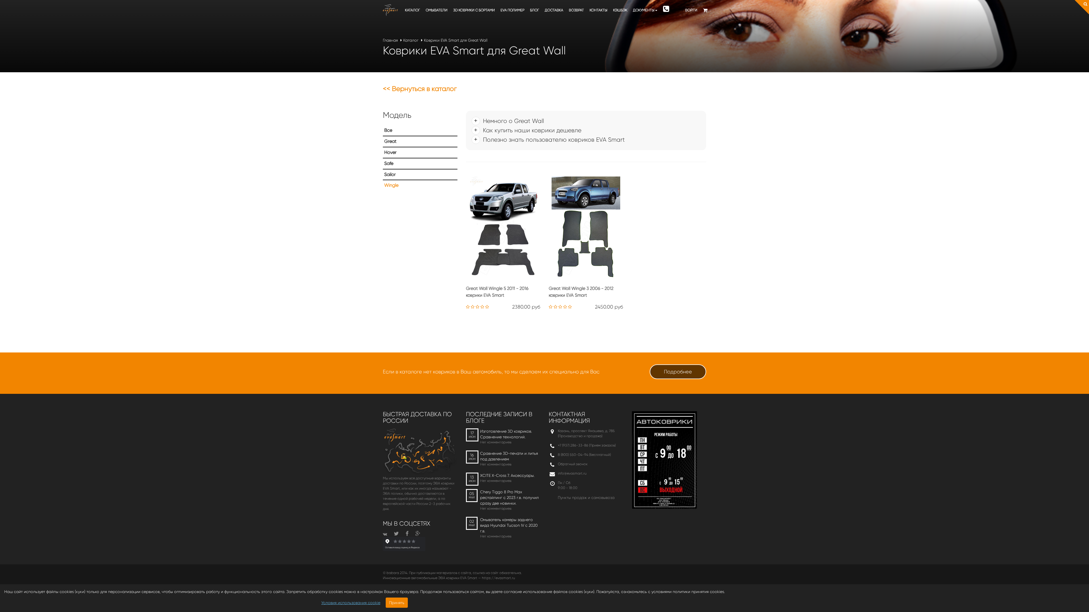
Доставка (554, 10)
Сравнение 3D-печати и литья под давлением (509, 456)
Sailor (390, 174)
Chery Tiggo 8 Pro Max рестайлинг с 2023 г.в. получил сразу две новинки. (509, 497)
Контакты (598, 10)
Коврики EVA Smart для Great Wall (455, 40)
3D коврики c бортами (474, 10)
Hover (390, 152)
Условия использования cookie (350, 602)
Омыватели (437, 10)
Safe (388, 163)
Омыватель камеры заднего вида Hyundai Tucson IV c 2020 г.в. (509, 525)
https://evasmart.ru (498, 578)
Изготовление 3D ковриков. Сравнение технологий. (506, 434)
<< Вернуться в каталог (420, 89)
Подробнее (678, 372)
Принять (396, 602)
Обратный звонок (573, 464)
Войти (691, 10)
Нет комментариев (495, 442)
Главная (390, 40)
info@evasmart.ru (572, 473)
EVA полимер (512, 10)
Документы (644, 10)
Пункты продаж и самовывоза (586, 497)
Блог (534, 10)
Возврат (576, 10)
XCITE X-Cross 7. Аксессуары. (507, 475)
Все (388, 130)
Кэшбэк (620, 10)
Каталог (412, 10)
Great (390, 141)
